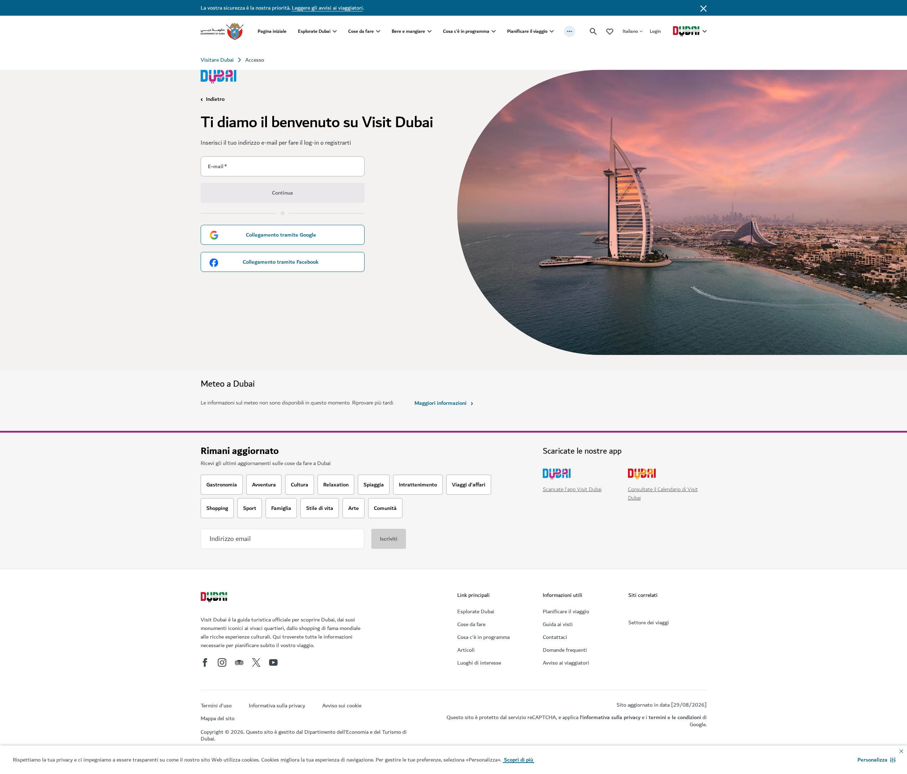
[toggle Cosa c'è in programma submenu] (493, 31)
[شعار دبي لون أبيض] (215, 598)
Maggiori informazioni (440, 403)
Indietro (215, 99)
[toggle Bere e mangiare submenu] (429, 31)
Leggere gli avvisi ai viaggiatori (327, 7)
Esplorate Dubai (314, 31)
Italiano (630, 31)
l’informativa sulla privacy (610, 717)
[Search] (593, 31)
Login (655, 31)
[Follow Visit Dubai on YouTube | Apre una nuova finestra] (273, 662)
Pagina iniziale (272, 31)
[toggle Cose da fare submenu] (378, 31)
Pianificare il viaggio (527, 31)
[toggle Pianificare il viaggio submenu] (552, 31)
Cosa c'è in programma (466, 31)
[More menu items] (569, 31)
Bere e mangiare (408, 31)
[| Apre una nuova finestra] (222, 662)
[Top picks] (609, 31)
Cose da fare (361, 31)
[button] (876, 759)
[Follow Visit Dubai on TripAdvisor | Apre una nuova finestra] (239, 662)
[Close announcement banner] (703, 8)
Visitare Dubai (217, 60)
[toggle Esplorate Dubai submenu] (335, 31)
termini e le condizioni (675, 717)
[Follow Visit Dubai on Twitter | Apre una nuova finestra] (256, 662)
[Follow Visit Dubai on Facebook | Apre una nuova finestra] (205, 662)
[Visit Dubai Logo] (218, 76)
